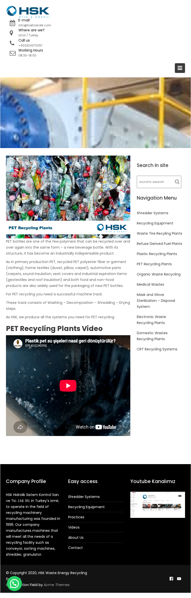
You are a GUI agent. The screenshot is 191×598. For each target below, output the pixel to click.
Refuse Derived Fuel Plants (159, 243)
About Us (76, 537)
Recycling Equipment (155, 223)
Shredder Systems (152, 213)
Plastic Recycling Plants (157, 253)
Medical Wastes (150, 284)
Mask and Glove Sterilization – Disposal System (156, 300)
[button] (14, 583)
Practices (76, 517)
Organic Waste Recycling (159, 274)
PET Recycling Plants (154, 264)
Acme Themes (57, 584)
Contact (75, 547)
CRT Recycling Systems (157, 349)
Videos (74, 527)
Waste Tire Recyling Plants (159, 233)
